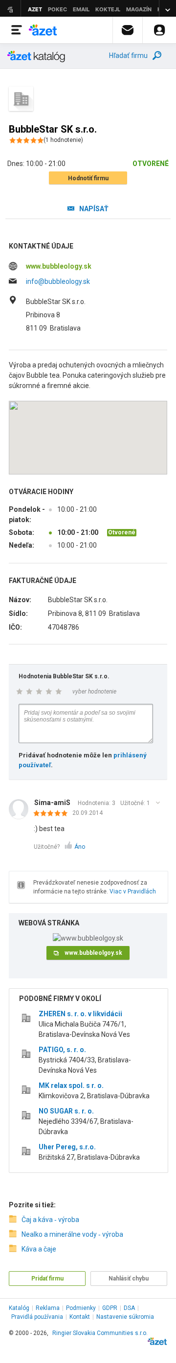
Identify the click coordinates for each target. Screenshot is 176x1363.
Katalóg (19, 1308)
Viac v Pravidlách (133, 891)
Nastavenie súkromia (125, 1316)
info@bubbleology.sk (58, 281)
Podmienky (81, 1308)
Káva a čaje (39, 1249)
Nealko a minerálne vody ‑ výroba (72, 1234)
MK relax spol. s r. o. (71, 1085)
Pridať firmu (47, 1278)
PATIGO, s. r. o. (62, 1050)
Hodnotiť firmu (88, 178)
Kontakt (79, 1316)
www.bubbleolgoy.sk (93, 952)
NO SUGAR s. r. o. (66, 1111)
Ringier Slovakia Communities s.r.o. (100, 1333)
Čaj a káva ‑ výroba (50, 1220)
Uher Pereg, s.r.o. (67, 1147)
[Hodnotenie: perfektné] (53, 814)
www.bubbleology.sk (58, 266)
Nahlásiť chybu (129, 1278)
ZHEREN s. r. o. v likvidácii (80, 1014)
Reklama (48, 1308)
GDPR (109, 1308)
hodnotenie (63, 140)
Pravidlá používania (37, 1316)
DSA (129, 1308)
